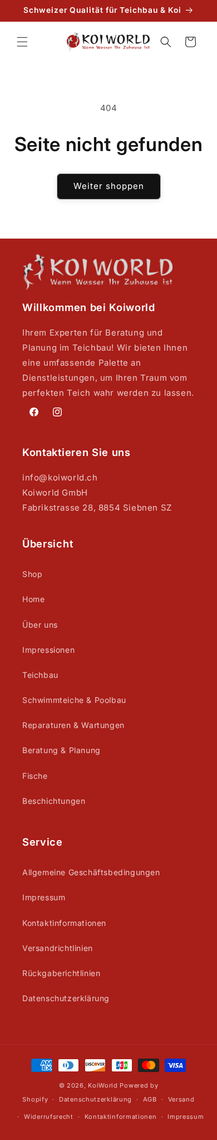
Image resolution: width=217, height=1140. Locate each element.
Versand (181, 1099)
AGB (150, 1099)
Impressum (43, 897)
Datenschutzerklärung (66, 998)
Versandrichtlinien (57, 948)
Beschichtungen (53, 801)
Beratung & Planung (61, 750)
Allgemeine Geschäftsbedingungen (91, 872)
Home (33, 599)
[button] (22, 42)
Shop (32, 574)
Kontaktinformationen (64, 923)
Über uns (40, 624)
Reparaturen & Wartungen (73, 725)
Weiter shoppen (108, 186)
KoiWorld (103, 1085)
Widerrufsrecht (48, 1116)
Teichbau (40, 675)
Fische (35, 775)
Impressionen (48, 649)
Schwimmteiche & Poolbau (74, 700)
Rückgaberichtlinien (61, 973)
